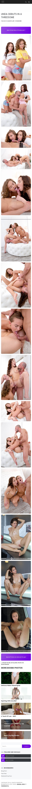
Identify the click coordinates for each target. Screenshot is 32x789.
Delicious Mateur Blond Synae (10, 685)
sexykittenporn (5, 664)
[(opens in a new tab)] (16, 693)
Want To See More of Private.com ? (16, 30)
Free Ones (4, 773)
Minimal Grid (21, 784)
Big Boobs (19, 21)
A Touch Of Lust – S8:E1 (8, 716)
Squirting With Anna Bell (9, 701)
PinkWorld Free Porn (6, 776)
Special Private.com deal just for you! (16, 657)
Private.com (21, 662)
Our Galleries (14, 662)
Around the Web (6, 662)
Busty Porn (4, 771)
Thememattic (5, 786)
